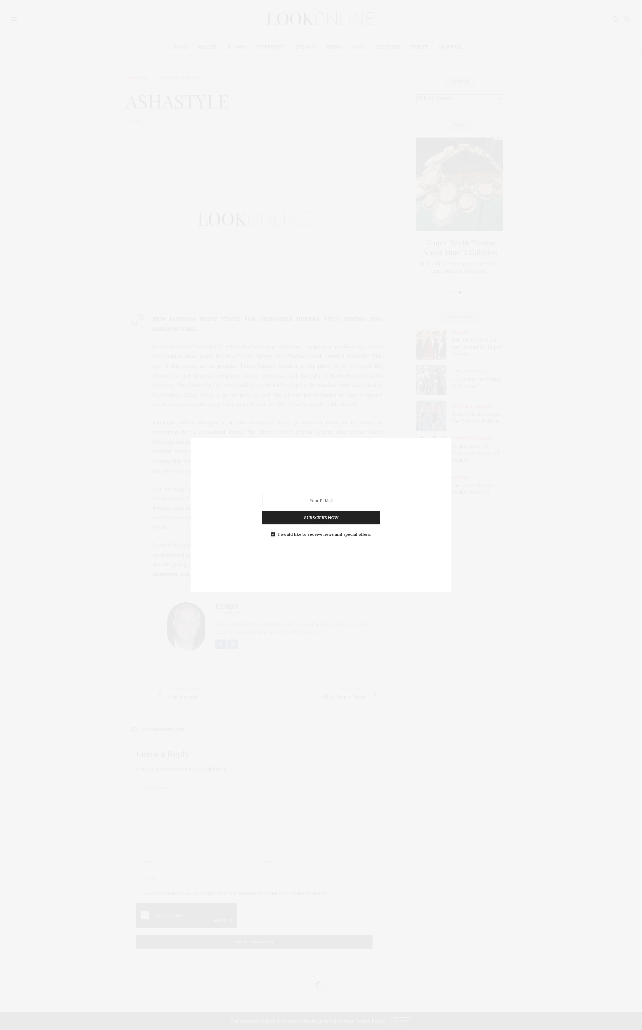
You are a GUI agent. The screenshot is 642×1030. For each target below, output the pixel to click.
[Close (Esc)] (317, 518)
